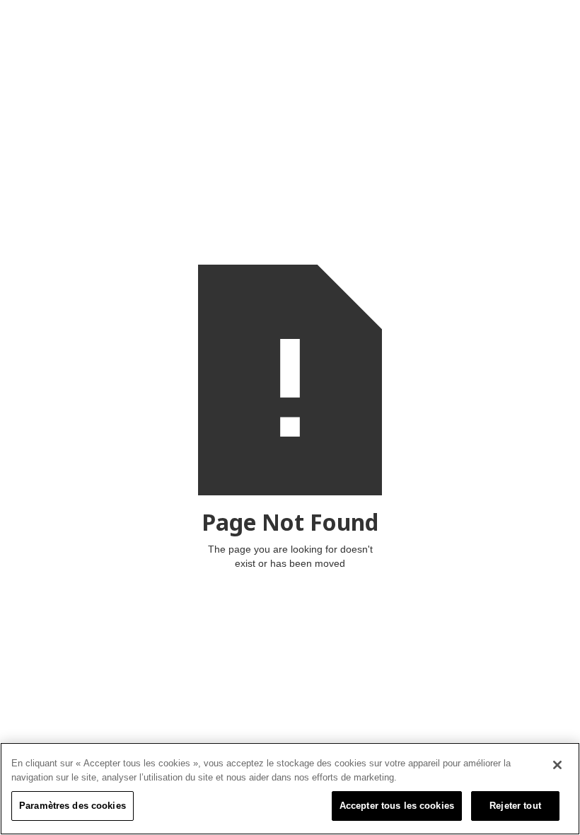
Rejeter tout (515, 805)
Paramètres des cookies (72, 805)
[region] (290, 788)
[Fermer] (557, 765)
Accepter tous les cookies (397, 805)
